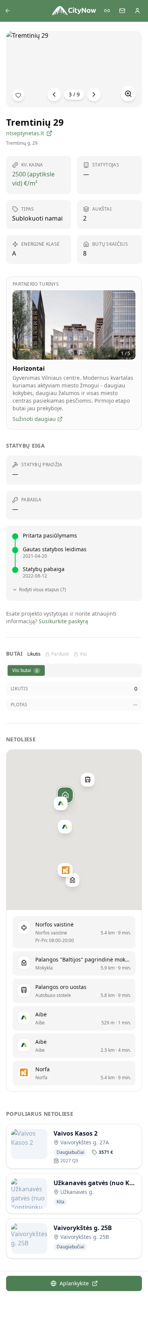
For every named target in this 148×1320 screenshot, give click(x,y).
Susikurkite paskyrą (63, 621)
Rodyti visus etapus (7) (42, 590)
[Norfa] (65, 870)
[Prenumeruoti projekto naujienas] (18, 95)
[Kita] (94, 94)
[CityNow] (74, 10)
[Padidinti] (128, 93)
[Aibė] (61, 803)
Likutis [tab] (34, 654)
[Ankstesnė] (54, 94)
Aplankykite (74, 1283)
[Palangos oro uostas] (87, 780)
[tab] (26, 670)
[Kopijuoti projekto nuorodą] (107, 11)
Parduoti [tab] (60, 654)
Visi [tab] (83, 654)
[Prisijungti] (137, 11)
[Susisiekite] (122, 10)
